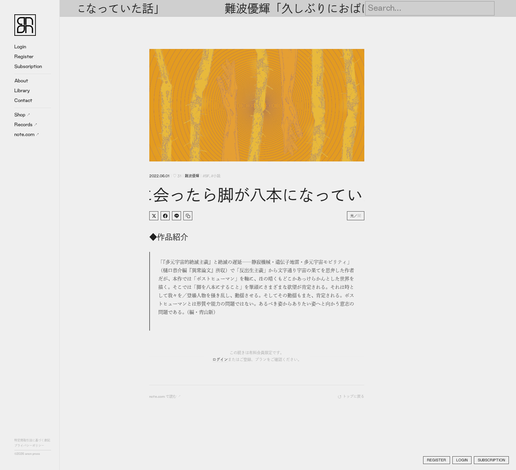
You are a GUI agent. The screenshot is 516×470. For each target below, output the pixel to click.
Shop (20, 115)
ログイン (220, 360)
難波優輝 (192, 176)
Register (23, 56)
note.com (25, 134)
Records (24, 124)
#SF (206, 176)
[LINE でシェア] (176, 215)
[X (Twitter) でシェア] (153, 215)
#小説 (215, 176)
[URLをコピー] (187, 215)
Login (20, 46)
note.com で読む (162, 396)
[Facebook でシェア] (165, 215)
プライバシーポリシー (29, 445)
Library (22, 90)
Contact (23, 100)
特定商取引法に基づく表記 (32, 440)
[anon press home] (25, 25)
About (21, 80)
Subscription (28, 66)
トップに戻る (353, 396)
